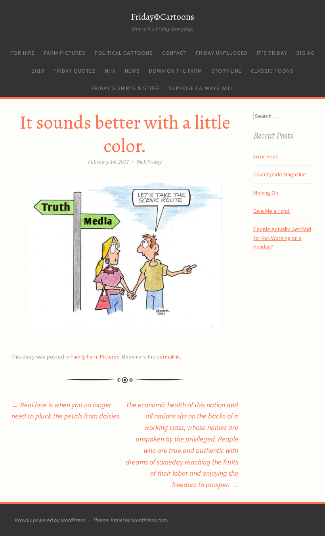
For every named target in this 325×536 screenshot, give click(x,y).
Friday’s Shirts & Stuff (126, 88)
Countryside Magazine (279, 174)
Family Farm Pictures (95, 356)
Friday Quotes (75, 70)
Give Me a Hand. (272, 210)
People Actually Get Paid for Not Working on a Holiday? (282, 238)
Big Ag (305, 52)
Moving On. (266, 192)
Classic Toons (272, 70)
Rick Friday (149, 161)
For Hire (22, 52)
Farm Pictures (65, 52)
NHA (110, 70)
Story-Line (226, 70)
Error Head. (266, 156)
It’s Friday (272, 52)
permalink (168, 356)
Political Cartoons (124, 52)
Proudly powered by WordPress (50, 520)
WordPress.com (149, 520)
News (132, 70)
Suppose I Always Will (201, 88)
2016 (38, 70)
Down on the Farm (175, 70)
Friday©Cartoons (162, 17)
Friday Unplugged (222, 52)
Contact (174, 52)
